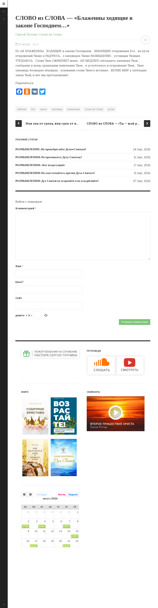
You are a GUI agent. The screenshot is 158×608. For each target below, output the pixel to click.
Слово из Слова (50, 34)
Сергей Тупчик (26, 34)
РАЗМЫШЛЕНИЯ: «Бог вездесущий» (40, 165)
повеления (73, 109)
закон (43, 109)
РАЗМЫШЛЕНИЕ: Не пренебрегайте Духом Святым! (50, 149)
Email (19, 281)
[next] (30, 494)
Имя (19, 266)
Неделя (73, 494)
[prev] (24, 494)
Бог (33, 109)
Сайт (18, 297)
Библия (21, 109)
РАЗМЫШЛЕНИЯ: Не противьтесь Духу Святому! (48, 157)
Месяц (62, 494)
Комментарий (25, 208)
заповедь (57, 109)
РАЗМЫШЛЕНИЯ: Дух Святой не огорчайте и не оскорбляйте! (56, 181)
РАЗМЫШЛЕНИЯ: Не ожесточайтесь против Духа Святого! (55, 173)
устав (111, 109)
